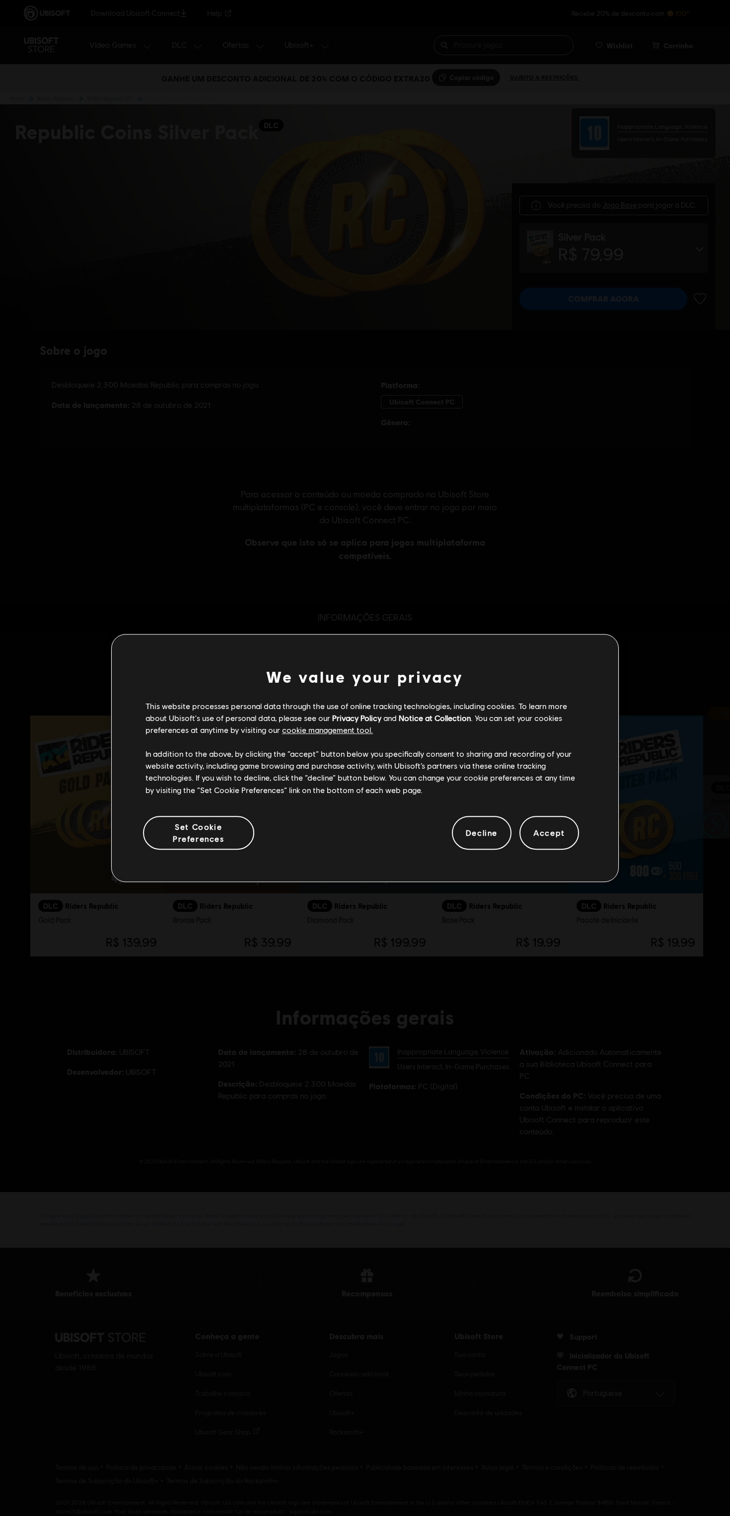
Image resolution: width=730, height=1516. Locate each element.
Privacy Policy (356, 717)
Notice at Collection (435, 717)
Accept (549, 832)
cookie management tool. (327, 729)
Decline (482, 832)
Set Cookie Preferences (198, 832)
